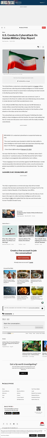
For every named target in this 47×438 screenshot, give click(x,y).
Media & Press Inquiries (36, 393)
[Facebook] (3, 424)
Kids (3, 397)
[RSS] (17, 424)
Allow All (33, 435)
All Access (4, 393)
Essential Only (41, 435)
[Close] (45, 430)
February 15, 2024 (26, 149)
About (18, 389)
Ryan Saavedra (5, 41)
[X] (7, 424)
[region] (23, 433)
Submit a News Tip (35, 399)
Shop (3, 395)
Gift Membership (20, 399)
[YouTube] (14, 424)
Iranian (36, 86)
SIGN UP (43, 27)
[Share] (43, 46)
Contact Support (20, 397)
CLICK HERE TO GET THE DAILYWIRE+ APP (14, 172)
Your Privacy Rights (36, 389)
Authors (18, 393)
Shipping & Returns (35, 395)
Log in (31, 262)
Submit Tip (23, 373)
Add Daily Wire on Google (24, 81)
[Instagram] (10, 424)
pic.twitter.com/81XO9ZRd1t (25, 145)
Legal (33, 391)
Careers (18, 395)
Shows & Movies (5, 391)
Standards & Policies (36, 397)
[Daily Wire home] (23, 27)
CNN (11, 198)
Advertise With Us (20, 391)
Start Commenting (23, 258)
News (3, 389)
